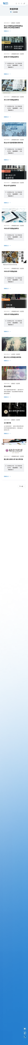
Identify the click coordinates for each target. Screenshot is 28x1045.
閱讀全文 (6, 31)
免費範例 (13, 22)
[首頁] (10, 12)
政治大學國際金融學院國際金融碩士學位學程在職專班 (13, 27)
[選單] (24, 3)
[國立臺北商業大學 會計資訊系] (14, 446)
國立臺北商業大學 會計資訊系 (13, 459)
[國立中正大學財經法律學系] (14, 344)
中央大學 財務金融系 (10, 271)
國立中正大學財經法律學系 (12, 357)
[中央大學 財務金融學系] (14, 215)
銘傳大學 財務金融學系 (11, 57)
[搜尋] (21, 3)
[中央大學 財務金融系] (14, 258)
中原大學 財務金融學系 (11, 314)
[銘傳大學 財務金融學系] (14, 44)
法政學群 (13, 354)
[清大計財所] (14, 373)
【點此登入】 (10, 67)
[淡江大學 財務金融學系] (14, 87)
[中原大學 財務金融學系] (14, 301)
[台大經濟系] (14, 410)
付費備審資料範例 (15, 53)
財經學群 (18, 22)
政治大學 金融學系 (10, 185)
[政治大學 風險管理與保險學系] (14, 129)
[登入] (18, 3)
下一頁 (21, 486)
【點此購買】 (15, 65)
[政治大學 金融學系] (14, 172)
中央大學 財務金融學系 (11, 228)
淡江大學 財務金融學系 (11, 100)
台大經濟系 (7, 423)
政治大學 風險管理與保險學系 (13, 143)
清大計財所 (7, 386)
